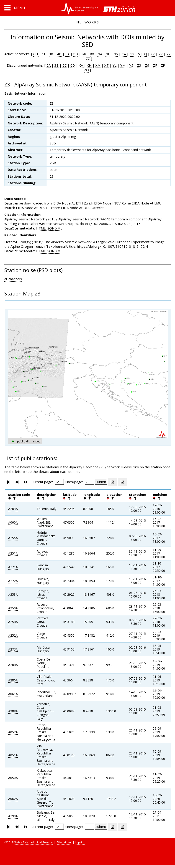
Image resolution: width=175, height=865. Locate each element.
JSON (50, 228)
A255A (13, 538)
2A (48, 65)
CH (36, 54)
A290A (13, 816)
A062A (13, 799)
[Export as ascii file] (122, 482)
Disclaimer (64, 842)
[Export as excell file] (112, 482)
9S (116, 54)
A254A (13, 622)
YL (114, 65)
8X (92, 54)
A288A (13, 711)
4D (59, 54)
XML (58, 228)
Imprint (80, 842)
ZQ (86, 70)
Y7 (161, 54)
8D (75, 54)
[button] (14, 8)
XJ (145, 54)
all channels (13, 279)
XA (81, 65)
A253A (13, 594)
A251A (13, 553)
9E (107, 54)
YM (122, 65)
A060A (13, 522)
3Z (56, 65)
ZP (163, 65)
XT (106, 65)
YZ (169, 54)
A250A (13, 608)
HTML (41, 228)
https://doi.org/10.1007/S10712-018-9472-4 (112, 246)
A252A (13, 635)
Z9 (147, 65)
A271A (13, 567)
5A (67, 54)
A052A (13, 732)
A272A (13, 581)
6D (72, 65)
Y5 (131, 65)
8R (84, 54)
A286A (13, 680)
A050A (13, 778)
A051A (13, 755)
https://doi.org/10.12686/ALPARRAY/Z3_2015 (104, 223)
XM (97, 65)
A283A (13, 509)
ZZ (88, 58)
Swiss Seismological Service (33, 842)
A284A (13, 665)
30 (51, 54)
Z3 (139, 65)
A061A (13, 694)
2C (64, 65)
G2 (132, 54)
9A (99, 54)
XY (153, 54)
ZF (155, 65)
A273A (13, 649)
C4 (124, 54)
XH (89, 65)
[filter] (14, 498)
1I (43, 54)
